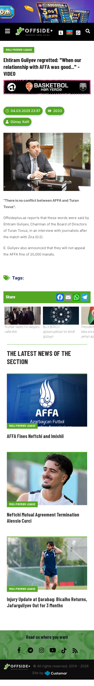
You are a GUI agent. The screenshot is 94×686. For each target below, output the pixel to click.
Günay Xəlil (19, 122)
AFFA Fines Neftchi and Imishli (35, 436)
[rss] (75, 650)
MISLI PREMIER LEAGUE (19, 50)
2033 (57, 111)
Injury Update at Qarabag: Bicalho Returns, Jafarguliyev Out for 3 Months (47, 602)
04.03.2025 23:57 (25, 111)
